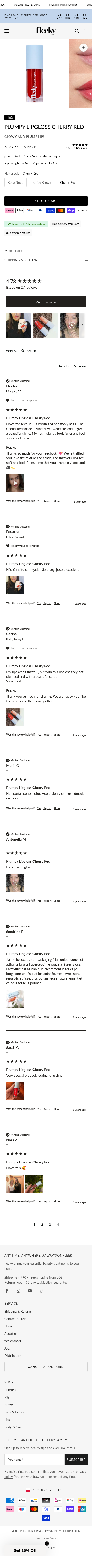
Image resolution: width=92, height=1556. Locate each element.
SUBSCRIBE (76, 1460)
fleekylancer (12, 1341)
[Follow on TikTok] (41, 1291)
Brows (8, 1405)
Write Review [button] (46, 302)
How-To (9, 1326)
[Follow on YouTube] (30, 1291)
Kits (7, 1397)
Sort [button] (10, 350)
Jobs (7, 1348)
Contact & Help (15, 1319)
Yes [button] (39, 501)
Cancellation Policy (46, 1538)
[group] (46, 281)
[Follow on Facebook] (6, 1291)
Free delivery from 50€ (65, 223)
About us (10, 1333)
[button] (18, 325)
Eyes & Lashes (14, 1412)
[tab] (72, 367)
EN (60, 1490)
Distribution (12, 1356)
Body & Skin (13, 1427)
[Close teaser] (47, 1543)
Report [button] (47, 501)
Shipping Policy (71, 1530)
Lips (7, 1420)
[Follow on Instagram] (18, 1291)
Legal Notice (19, 1530)
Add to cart (46, 201)
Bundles (10, 1390)
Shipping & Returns (18, 1311)
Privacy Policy (53, 1530)
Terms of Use (35, 1530)
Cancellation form (46, 1366)
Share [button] (57, 501)
